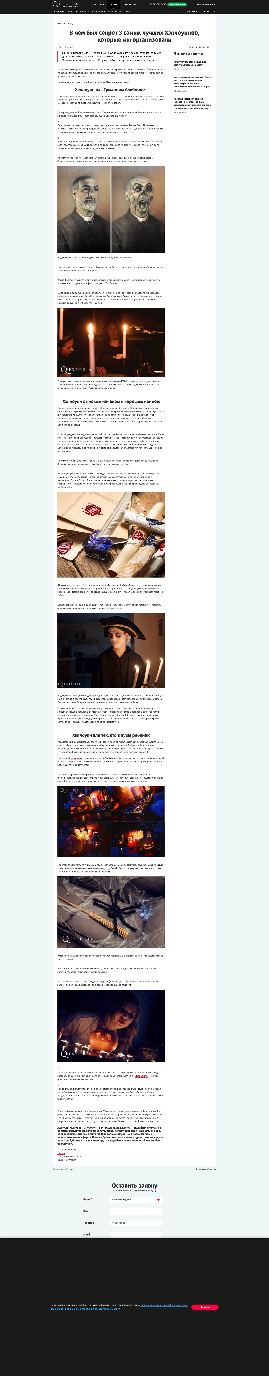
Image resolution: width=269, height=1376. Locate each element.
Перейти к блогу (65, 24)
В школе (112, 12)
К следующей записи (206, 1170)
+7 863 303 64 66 (158, 5)
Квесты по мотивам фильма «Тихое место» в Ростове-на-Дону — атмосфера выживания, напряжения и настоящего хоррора (193, 82)
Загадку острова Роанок (100, 1115)
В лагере (125, 12)
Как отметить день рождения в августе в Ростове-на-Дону (190, 63)
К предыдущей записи (63, 1170)
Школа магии (141, 1076)
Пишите (61, 1153)
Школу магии (145, 745)
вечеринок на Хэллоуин (97, 70)
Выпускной (98, 12)
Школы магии (76, 758)
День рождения (63, 12)
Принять (204, 1307)
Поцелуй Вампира (99, 422)
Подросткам (82, 12)
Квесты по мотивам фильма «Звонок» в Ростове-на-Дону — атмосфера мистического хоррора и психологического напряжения (192, 103)
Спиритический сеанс (114, 113)
